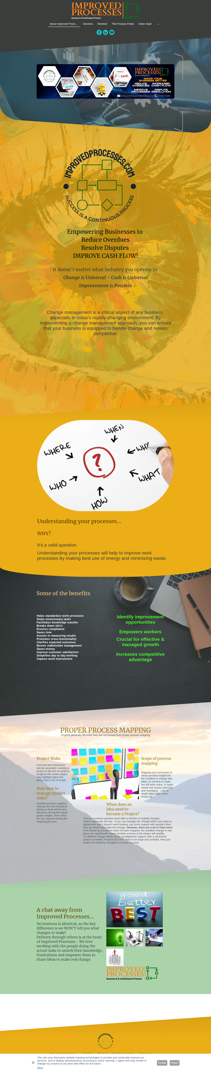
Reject (174, 1062)
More (40, 1067)
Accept (162, 1062)
